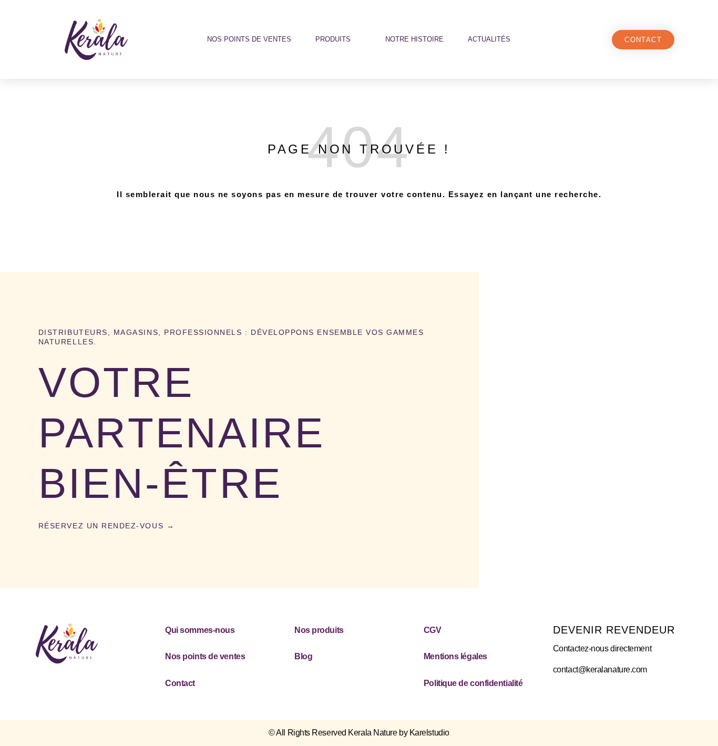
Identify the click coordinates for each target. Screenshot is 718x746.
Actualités (489, 39)
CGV (433, 630)
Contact (180, 683)
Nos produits (319, 630)
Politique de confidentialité (473, 683)
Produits (333, 39)
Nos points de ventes (249, 39)
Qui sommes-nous (199, 630)
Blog (303, 656)
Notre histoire (414, 39)
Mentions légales (455, 656)
